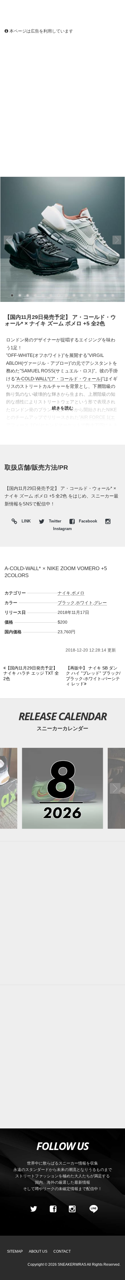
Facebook (88, 521)
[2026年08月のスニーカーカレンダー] (62, 788)
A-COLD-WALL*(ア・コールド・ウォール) (59, 378)
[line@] (91, 1209)
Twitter (55, 521)
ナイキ (64, 592)
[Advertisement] (62, 105)
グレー (100, 602)
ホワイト (84, 602)
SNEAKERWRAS (72, 1264)
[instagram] (72, 1209)
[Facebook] (53, 1209)
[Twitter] (33, 1209)
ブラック (66, 602)
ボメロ (78, 592)
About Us (38, 1251)
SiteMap (15, 1251)
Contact (62, 1251)
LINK (25, 522)
